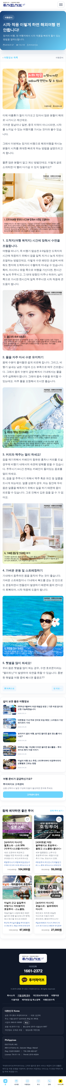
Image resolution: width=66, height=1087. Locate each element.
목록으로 (10, 688)
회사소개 (11, 995)
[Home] (14, 4)
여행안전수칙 (49, 999)
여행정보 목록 (10, 57)
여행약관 (55, 995)
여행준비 (8, 17)
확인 (26, 1022)
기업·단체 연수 (24, 995)
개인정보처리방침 (40, 995)
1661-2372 (33, 971)
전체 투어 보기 (56, 810)
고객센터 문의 (33, 794)
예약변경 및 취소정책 (31, 999)
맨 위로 (57, 688)
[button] (27, 819)
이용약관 (15, 999)
